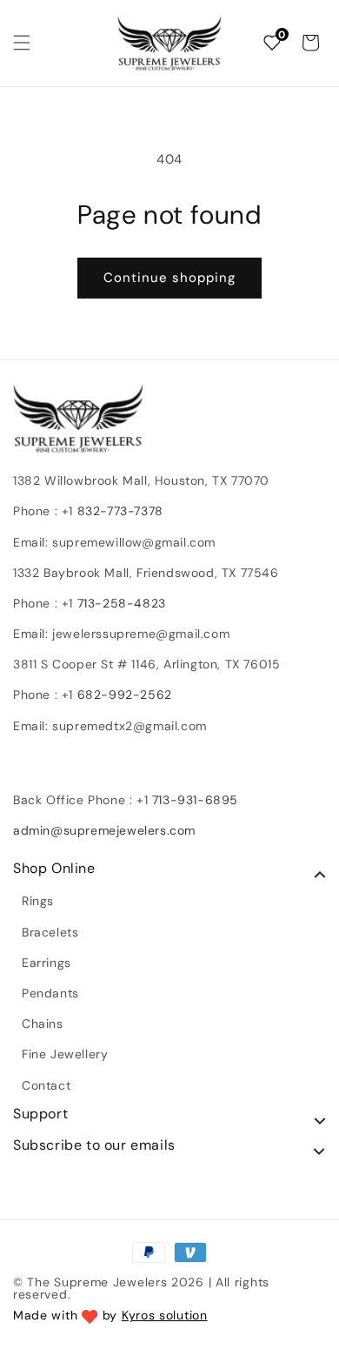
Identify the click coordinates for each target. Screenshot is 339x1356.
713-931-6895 (195, 800)
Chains (42, 1023)
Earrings (46, 962)
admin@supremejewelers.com (104, 830)
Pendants (50, 993)
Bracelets (50, 932)
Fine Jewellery (65, 1054)
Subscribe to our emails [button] (94, 1145)
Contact (46, 1085)
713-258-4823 (121, 603)
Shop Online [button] (54, 868)
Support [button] (40, 1114)
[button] (22, 42)
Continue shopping (169, 277)
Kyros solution (165, 1315)
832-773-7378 (118, 511)
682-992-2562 (124, 694)
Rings (38, 901)
